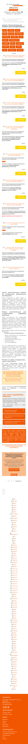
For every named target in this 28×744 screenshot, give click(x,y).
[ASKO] (14, 503)
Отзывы (4, 723)
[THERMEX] (14, 635)
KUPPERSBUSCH (14, 40)
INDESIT (5, 40)
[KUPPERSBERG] (14, 655)
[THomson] (14, 558)
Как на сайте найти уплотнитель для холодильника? (13, 416)
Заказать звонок (13, 9)
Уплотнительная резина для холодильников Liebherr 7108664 (13, 227)
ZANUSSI (20, 50)
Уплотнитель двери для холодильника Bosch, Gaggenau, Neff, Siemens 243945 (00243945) (13, 253)
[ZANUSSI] (14, 566)
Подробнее (5, 701)
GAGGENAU (6, 36)
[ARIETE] (14, 596)
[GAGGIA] (14, 628)
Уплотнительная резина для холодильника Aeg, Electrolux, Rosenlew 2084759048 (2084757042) (13, 133)
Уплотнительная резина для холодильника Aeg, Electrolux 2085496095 (13, 158)
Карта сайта (5, 724)
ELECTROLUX (19, 33)
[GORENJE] (14, 520)
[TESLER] (14, 556)
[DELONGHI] (14, 652)
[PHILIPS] (14, 624)
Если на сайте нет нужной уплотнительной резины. (10, 411)
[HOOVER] (14, 527)
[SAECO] (14, 646)
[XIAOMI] (14, 648)
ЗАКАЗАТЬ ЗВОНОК (14, 469)
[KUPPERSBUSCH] (14, 534)
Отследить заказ (6, 712)
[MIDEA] (14, 538)
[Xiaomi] (14, 564)
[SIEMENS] (14, 551)
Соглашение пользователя (9, 733)
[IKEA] (14, 529)
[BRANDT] (14, 637)
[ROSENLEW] (14, 547)
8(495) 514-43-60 (13, 7)
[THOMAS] (14, 664)
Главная (4, 19)
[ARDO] (14, 611)
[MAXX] (14, 650)
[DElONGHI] (14, 603)
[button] (20, 72)
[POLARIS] (14, 545)
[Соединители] (14, 590)
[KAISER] (14, 675)
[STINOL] (14, 626)
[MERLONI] (14, 657)
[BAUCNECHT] (14, 620)
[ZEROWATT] (14, 681)
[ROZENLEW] (14, 631)
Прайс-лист (5, 719)
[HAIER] (14, 522)
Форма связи (5, 726)
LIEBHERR (6, 43)
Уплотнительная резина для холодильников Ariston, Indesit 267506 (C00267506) (13, 184)
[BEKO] (14, 507)
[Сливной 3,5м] (14, 588)
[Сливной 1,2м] (14, 581)
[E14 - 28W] (14, 605)
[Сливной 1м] (14, 583)
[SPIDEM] (14, 662)
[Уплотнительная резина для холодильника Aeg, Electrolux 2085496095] (14, 154)
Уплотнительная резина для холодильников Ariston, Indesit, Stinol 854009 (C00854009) (13, 83)
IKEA (21, 36)
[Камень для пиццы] (14, 686)
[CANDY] (14, 512)
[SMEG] (14, 553)
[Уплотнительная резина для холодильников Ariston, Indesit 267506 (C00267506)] (14, 180)
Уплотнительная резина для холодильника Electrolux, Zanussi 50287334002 (13, 208)
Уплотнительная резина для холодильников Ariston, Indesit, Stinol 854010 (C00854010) (13, 107)
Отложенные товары (7, 714)
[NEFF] (14, 541)
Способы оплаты (6, 735)
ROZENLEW (19, 43)
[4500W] (14, 594)
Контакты (5, 738)
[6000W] (14, 609)
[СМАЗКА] (14, 683)
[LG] (14, 536)
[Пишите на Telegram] (12, 12)
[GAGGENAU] (14, 518)
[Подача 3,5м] (14, 573)
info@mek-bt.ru (7, 702)
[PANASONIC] (14, 660)
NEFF (13, 43)
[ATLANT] (14, 505)
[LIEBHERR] (14, 622)
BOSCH (11, 33)
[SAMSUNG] (14, 549)
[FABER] (14, 516)
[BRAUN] (14, 601)
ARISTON (11, 30)
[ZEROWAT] (14, 679)
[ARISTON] (14, 501)
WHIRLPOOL (12, 50)
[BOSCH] (14, 509)
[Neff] (14, 543)
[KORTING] (14, 639)
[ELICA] (14, 616)
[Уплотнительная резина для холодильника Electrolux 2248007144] (14, 267)
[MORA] (14, 643)
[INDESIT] (14, 531)
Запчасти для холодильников (10, 20)
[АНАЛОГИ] (14, 672)
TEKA (5, 50)
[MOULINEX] (14, 670)
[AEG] (14, 499)
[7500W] (14, 618)
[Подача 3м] (14, 575)
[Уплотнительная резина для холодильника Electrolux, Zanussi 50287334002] (14, 204)
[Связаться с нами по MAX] (8, 707)
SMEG (12, 46)
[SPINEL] (14, 668)
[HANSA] (14, 524)
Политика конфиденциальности (10, 731)
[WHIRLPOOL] (14, 562)
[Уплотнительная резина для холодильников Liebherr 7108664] (14, 223)
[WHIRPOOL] (14, 607)
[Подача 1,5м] (14, 568)
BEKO (5, 33)
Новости (4, 721)
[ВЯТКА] (14, 689)
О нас (4, 737)
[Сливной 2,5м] (14, 586)
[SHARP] (14, 633)
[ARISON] (14, 613)
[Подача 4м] (14, 577)
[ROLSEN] (14, 666)
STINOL (18, 46)
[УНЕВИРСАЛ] (14, 592)
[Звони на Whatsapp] (22, 12)
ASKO (17, 30)
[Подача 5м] (14, 579)
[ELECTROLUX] (14, 514)
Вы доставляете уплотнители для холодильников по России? (12, 422)
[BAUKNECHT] (14, 598)
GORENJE (14, 36)
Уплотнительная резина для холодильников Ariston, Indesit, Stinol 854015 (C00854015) (13, 60)
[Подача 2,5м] (14, 571)
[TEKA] (14, 677)
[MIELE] (14, 641)
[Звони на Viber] (16, 475)
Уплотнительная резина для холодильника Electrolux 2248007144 (13, 272)
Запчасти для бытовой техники (14, 19)
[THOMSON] (14, 560)
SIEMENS (6, 46)
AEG (4, 30)
